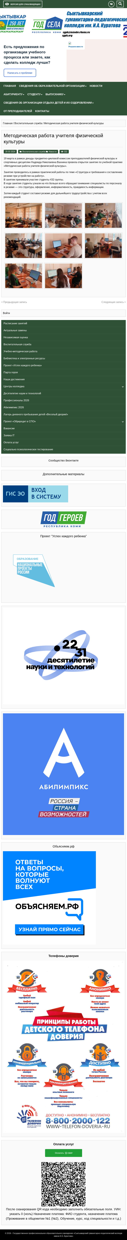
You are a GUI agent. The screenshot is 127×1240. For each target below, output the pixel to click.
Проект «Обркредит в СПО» (20, 421)
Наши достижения (14, 379)
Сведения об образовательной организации (52, 86)
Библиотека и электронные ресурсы (24, 358)
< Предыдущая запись (14, 302)
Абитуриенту (13, 94)
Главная (10, 86)
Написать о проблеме (19, 73)
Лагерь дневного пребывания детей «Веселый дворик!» (36, 414)
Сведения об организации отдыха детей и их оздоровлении (48, 102)
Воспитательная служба (17, 344)
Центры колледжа (14, 386)
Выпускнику (55, 94)
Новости (96, 86)
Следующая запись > (113, 302)
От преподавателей (18, 111)
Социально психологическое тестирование (28, 449)
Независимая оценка (16, 337)
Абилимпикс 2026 (14, 407)
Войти (6, 313)
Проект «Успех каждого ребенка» (23, 365)
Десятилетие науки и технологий (22, 393)
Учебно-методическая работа (20, 351)
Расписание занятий (15, 323)
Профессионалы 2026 (16, 400)
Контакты (42, 111)
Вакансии (9, 428)
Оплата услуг (11, 442)
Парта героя (11, 372)
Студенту (34, 94)
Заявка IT (9, 435)
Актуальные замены (15, 330)
